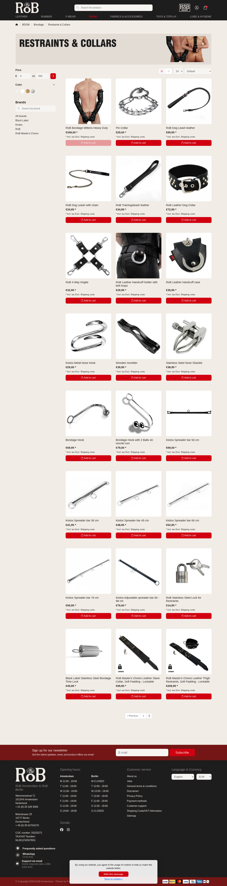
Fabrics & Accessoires (126, 16)
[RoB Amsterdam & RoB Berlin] (44, 7)
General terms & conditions (142, 786)
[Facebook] (63, 830)
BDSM (93, 16)
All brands (21, 116)
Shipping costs (87, 136)
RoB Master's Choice (27, 133)
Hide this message (113, 874)
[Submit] (53, 76)
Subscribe (182, 752)
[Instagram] (69, 830)
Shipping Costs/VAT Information (144, 811)
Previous (133, 716)
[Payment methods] (165, 882)
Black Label (21, 120)
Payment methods (137, 801)
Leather (21, 16)
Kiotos (18, 124)
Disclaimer (133, 791)
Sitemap (131, 815)
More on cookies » (114, 879)
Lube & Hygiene (200, 16)
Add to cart (140, 143)
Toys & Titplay (166, 16)
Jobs (129, 781)
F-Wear (71, 16)
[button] (196, 8)
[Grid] (161, 71)
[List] (168, 71)
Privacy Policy (135, 796)
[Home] (16, 24)
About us (132, 776)
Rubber (46, 16)
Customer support (136, 806)
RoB (17, 129)
